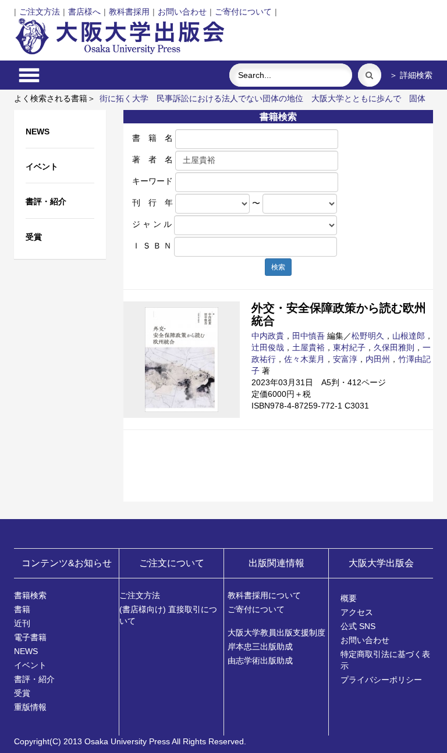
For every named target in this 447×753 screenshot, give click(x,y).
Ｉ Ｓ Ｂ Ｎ (152, 245)
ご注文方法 (39, 11)
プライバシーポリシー (381, 679)
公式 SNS (357, 626)
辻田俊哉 (267, 347)
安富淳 (345, 359)
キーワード (152, 181)
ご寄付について (243, 11)
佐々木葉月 (304, 359)
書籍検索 (30, 595)
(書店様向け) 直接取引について (168, 615)
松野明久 (368, 335)
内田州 (378, 359)
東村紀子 (349, 347)
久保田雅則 (394, 347)
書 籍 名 (152, 138)
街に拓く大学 (124, 98)
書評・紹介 (34, 679)
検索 (278, 267)
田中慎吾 (308, 335)
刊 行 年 (152, 202)
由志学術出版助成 (260, 660)
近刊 (22, 623)
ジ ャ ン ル (152, 224)
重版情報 (30, 707)
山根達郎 (408, 335)
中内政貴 (267, 335)
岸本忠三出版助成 (260, 646)
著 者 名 (152, 159)
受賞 (22, 693)
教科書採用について (264, 595)
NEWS (26, 651)
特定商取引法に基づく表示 (385, 659)
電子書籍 (30, 637)
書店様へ (84, 11)
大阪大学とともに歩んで (356, 98)
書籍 (22, 609)
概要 (348, 598)
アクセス (356, 612)
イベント (30, 665)
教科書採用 (129, 11)
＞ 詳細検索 (410, 75)
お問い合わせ (182, 11)
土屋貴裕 (308, 347)
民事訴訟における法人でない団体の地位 (230, 98)
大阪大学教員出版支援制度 (276, 632)
